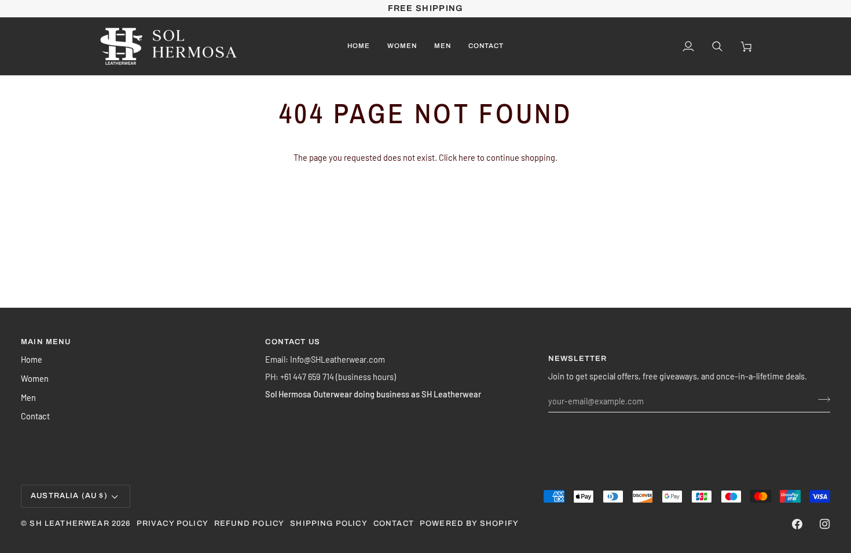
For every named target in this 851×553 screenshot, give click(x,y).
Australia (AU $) (69, 496)
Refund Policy (249, 523)
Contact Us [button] (292, 342)
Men (28, 397)
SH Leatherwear (69, 523)
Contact (35, 416)
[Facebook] (797, 524)
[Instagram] (825, 524)
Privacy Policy (172, 523)
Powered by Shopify (469, 523)
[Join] (820, 399)
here (466, 157)
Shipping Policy (329, 523)
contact (393, 523)
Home (31, 359)
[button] (402, 46)
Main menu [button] (46, 342)
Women (35, 378)
